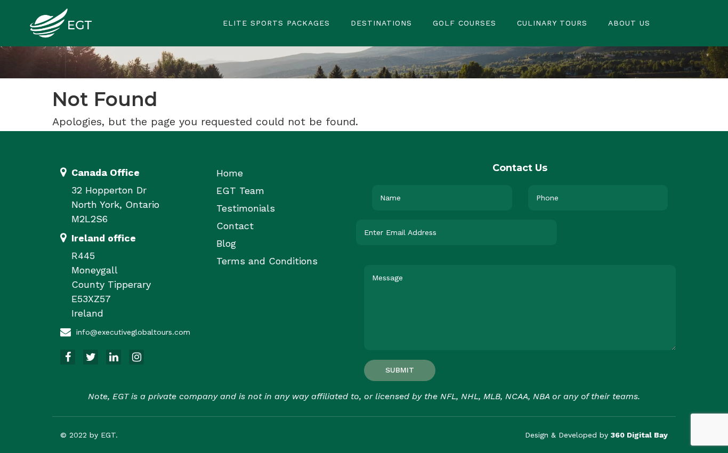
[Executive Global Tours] (61, 22)
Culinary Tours (552, 23)
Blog (226, 243)
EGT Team (240, 190)
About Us (629, 23)
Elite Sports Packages (276, 23)
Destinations (381, 23)
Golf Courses (464, 23)
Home (229, 173)
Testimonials (245, 208)
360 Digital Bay (639, 435)
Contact (235, 225)
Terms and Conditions (267, 260)
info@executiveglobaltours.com (133, 332)
